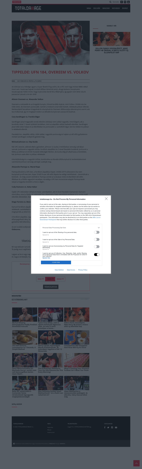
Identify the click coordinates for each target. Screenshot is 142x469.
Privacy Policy (82, 270)
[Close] (107, 199)
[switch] (96, 232)
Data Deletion (59, 270)
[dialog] (71, 234)
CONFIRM (56, 262)
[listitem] (71, 228)
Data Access (71, 270)
